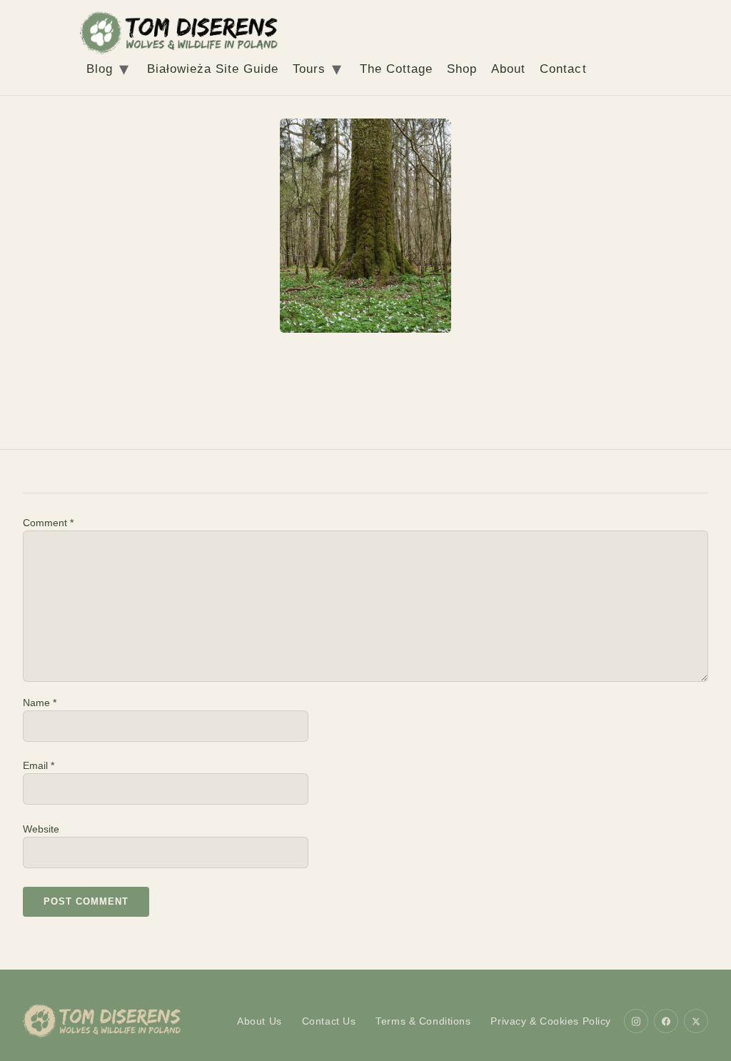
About (508, 69)
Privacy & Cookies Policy (550, 1021)
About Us (259, 1021)
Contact (563, 69)
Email (38, 765)
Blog (99, 69)
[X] (696, 1021)
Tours (309, 69)
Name (39, 703)
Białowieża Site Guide (212, 69)
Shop (462, 69)
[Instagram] (636, 1021)
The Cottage (396, 69)
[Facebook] (666, 1021)
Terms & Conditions (422, 1021)
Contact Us (329, 1021)
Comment (48, 523)
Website (41, 829)
